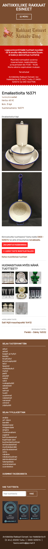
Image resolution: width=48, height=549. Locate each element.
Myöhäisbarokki (9, 447)
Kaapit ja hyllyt (9, 354)
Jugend (5, 435)
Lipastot (5, 366)
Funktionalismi (9, 432)
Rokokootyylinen (9, 457)
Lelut (4, 363)
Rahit (4, 381)
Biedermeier (7, 425)
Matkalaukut (8, 368)
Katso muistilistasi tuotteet (14, 257)
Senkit (5, 388)
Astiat (14, 97)
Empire (5, 430)
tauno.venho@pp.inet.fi (24, 543)
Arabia (5, 417)
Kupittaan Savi (9, 440)
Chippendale (8, 427)
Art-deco (6, 420)
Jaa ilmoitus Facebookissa (14, 245)
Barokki (5, 422)
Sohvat (5, 390)
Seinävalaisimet (9, 459)
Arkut (4, 349)
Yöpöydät (6, 405)
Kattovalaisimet (9, 437)
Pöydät (5, 376)
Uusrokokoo (7, 466)
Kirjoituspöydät (9, 361)
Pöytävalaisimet (9, 449)
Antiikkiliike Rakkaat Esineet (24, 7)
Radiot (5, 378)
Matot (5, 371)
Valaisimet (7, 398)
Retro (4, 452)
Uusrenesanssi (9, 464)
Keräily (5, 356)
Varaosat (6, 400)
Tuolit (5, 393)
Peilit (4, 373)
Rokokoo (6, 454)
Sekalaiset (7, 386)
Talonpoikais (8, 462)
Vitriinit (5, 403)
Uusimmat (7, 395)
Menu (25, 16)
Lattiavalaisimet (9, 444)
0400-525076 (34, 540)
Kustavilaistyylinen (11, 442)
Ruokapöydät (8, 383)
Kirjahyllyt (7, 359)
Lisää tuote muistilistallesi (19, 251)
